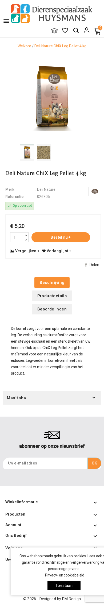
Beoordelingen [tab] (52, 309)
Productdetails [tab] (52, 295)
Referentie (14, 196)
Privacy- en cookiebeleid (64, 575)
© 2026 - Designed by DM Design (52, 599)
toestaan (64, 585)
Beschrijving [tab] (52, 282)
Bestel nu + (61, 237)
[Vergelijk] (54, 30)
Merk (9, 189)
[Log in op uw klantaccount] (86, 30)
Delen (94, 265)
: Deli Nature (45, 189)
